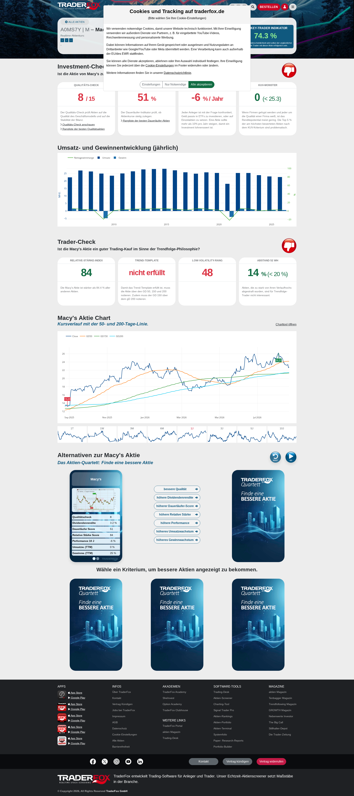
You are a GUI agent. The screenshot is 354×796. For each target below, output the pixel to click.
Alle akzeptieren (201, 84)
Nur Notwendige (175, 84)
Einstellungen (151, 84)
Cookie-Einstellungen (159, 65)
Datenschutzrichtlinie (177, 72)
